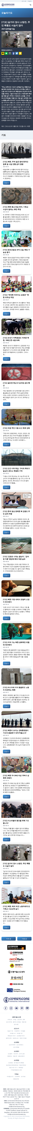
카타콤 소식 (13, 1033)
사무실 (14, 1019)
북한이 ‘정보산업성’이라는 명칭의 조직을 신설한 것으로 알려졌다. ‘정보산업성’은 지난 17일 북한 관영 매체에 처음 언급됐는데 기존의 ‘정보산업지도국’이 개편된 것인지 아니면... (16, 262)
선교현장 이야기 (21, 1036)
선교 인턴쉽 (16, 1047)
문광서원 (24, 1022)
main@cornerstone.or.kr (21, 1093)
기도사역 (15, 1053)
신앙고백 (19, 1019)
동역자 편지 (9, 1038)
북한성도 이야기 (12, 1036)
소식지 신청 (21, 1053)
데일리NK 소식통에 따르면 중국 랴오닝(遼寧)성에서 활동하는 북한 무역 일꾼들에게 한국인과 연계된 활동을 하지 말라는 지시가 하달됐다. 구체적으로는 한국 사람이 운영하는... (16, 173)
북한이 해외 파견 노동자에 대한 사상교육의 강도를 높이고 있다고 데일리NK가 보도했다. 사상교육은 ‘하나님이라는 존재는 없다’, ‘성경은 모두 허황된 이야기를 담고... (16, 918)
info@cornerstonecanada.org (16, 1114)
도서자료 (23, 1076)
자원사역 (15, 1056)
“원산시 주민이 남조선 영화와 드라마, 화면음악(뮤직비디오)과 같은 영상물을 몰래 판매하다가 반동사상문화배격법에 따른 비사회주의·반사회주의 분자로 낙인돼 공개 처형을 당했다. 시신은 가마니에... (16, 523)
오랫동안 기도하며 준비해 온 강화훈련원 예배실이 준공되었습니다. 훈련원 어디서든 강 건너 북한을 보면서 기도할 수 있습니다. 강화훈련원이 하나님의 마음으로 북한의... (16, 742)
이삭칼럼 (23, 1031)
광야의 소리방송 (17, 1022)
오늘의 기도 (10, 1031)
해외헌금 (21, 1067)
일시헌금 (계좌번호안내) (12, 1065)
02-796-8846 (24, 1091)
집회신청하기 (21, 1056)
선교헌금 (10, 1062)
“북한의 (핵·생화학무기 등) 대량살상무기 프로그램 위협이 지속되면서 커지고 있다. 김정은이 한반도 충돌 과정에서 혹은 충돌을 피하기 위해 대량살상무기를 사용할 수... (16, 654)
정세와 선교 (16, 1038)
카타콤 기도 (19, 1033)
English (30, 1)
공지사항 (24, 1)
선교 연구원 (9, 1022)
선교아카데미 (12, 1045)
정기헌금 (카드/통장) (19, 1062)
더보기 (6, 183)
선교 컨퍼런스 (19, 1045)
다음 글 (24, 939)
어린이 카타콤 (23, 1038)
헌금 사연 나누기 (13, 1067)
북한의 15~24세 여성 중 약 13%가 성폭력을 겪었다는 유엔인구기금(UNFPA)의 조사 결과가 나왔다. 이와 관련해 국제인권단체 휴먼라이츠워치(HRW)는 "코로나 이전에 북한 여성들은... (16, 787)
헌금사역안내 (22, 1065)
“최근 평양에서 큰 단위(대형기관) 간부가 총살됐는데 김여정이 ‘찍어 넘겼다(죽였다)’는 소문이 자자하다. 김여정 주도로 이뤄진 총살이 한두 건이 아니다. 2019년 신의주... (16, 395)
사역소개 (10, 1019)
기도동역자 (17, 1031)
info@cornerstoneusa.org (16, 1106)
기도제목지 (17, 1076)
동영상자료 (16, 1079)
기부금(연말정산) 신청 (16, 1070)
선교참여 (10, 1053)
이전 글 (8, 939)
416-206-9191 (25, 1112)
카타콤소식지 (10, 1076)
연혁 (24, 1019)
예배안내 (9, 1056)
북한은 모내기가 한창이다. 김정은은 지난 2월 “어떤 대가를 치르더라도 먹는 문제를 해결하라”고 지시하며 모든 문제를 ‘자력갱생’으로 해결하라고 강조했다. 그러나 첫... (16, 350)
